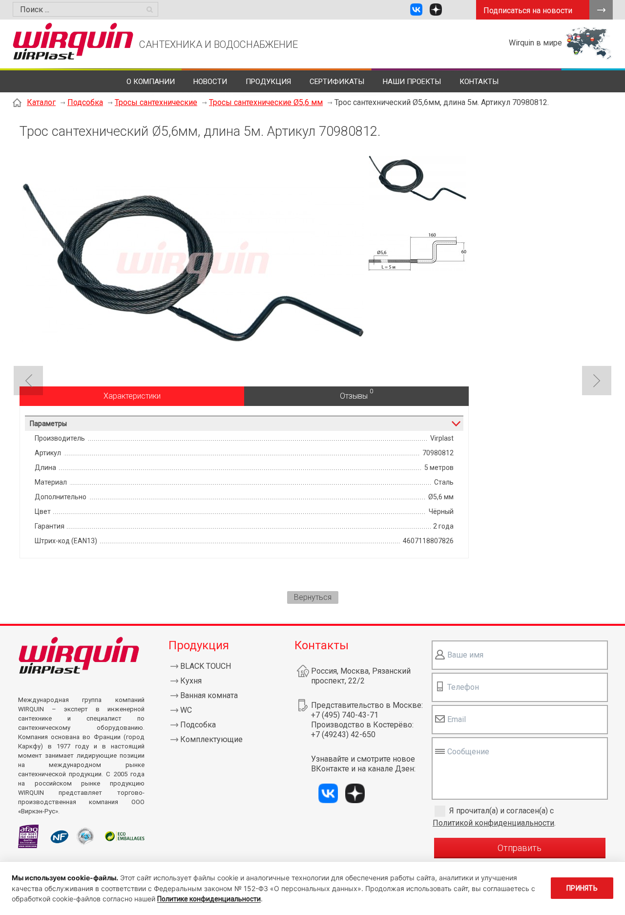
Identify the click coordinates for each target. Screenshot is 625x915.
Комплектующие (211, 739)
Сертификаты (337, 81)
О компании (150, 81)
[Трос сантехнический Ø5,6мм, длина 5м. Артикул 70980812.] (193, 339)
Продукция (268, 81)
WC (186, 710)
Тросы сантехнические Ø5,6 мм (266, 102)
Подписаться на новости (527, 10)
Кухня (191, 680)
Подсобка (85, 102)
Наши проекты (412, 81)
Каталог (41, 102)
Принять (582, 888)
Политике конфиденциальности (209, 899)
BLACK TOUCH (205, 666)
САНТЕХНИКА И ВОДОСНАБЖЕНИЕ (218, 44)
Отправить (520, 848)
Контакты (479, 81)
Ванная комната (209, 695)
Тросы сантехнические (156, 102)
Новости (210, 81)
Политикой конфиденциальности (493, 823)
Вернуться (313, 597)
